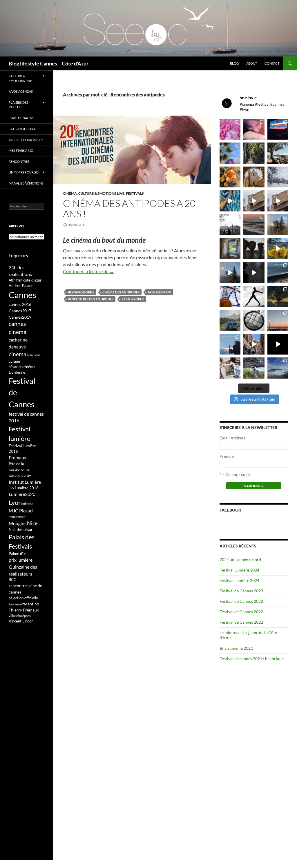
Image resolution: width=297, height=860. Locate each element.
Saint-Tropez (133, 299)
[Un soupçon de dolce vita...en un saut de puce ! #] (253, 344)
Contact (272, 63)
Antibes (15, 285)
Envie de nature (22, 118)
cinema (17, 354)
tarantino (30, 603)
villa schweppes (20, 616)
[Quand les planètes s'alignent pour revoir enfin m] (277, 224)
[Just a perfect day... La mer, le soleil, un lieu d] (253, 224)
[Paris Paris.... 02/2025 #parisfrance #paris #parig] (253, 200)
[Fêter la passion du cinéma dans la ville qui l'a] (230, 367)
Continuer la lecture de (88, 271)
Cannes (22, 295)
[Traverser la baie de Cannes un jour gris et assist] (253, 177)
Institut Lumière (25, 482)
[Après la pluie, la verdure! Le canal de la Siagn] (253, 153)
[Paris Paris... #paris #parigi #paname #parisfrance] (277, 200)
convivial (33, 355)
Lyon (15, 502)
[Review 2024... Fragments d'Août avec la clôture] (277, 272)
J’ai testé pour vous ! (26, 140)
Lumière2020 (22, 494)
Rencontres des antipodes (90, 299)
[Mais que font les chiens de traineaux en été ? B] (253, 367)
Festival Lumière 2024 (239, 569)
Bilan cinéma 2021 (236, 648)
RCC (12, 579)
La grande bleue (22, 129)
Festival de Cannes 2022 (241, 601)
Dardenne (17, 372)
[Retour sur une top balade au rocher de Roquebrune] (253, 248)
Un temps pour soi (24, 172)
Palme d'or (17, 553)
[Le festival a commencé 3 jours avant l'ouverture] (230, 153)
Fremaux (17, 457)
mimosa (27, 503)
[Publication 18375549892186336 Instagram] (230, 200)
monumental (17, 516)
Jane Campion (159, 292)
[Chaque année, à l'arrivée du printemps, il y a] (230, 177)
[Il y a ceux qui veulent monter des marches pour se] (277, 129)
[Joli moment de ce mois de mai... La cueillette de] (230, 129)
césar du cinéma (22, 366)
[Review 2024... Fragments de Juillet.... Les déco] (230, 296)
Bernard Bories (81, 292)
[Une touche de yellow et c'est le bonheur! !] (277, 248)
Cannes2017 (20, 310)
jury (11, 488)
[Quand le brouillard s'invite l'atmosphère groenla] (277, 367)
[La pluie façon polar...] (253, 272)
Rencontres (19, 161)
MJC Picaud (21, 510)
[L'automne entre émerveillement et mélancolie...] (277, 344)
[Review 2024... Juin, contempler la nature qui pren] (253, 296)
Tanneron (15, 604)
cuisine (14, 361)
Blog (234, 63)
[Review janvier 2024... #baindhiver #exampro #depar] (230, 344)
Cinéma (70, 193)
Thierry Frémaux (24, 609)
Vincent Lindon (21, 621)
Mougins (17, 523)
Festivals (135, 193)
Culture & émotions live (101, 193)
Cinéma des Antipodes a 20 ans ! (129, 208)
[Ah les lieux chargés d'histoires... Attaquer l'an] (230, 248)
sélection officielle (23, 598)
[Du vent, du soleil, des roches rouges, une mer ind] (277, 153)
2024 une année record (240, 559)
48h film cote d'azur (25, 280)
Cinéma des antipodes (121, 292)
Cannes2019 (20, 317)
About (251, 63)
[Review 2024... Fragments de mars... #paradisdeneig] (253, 320)
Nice (32, 523)
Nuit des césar (20, 529)
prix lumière (20, 560)
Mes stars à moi (21, 150)
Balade (27, 285)
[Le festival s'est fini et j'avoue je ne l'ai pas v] (253, 129)
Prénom (227, 456)
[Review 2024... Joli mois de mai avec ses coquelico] (277, 296)
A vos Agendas (21, 91)
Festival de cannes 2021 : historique (252, 658)
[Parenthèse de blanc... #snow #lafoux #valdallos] (277, 177)
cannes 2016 (20, 304)
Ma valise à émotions (26, 183)
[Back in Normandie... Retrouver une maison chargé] (230, 272)
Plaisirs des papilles (18, 105)
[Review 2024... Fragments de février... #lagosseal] (277, 320)
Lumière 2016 (27, 487)
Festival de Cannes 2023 (241, 590)
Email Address (233, 437)
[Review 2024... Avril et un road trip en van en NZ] (230, 320)
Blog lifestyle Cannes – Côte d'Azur (48, 63)
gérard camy (20, 475)
